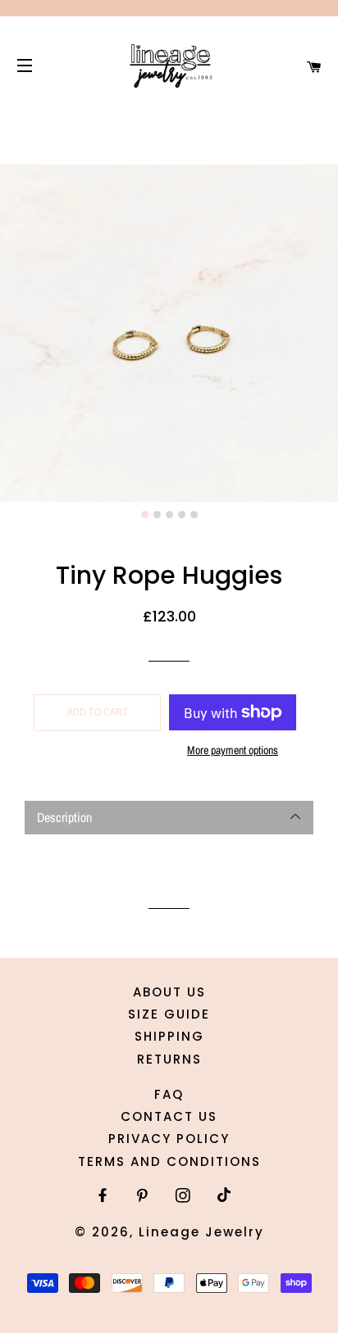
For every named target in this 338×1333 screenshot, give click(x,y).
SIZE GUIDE (169, 1014)
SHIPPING (169, 1036)
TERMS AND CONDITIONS (169, 1161)
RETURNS (169, 1059)
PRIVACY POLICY (169, 1138)
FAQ (169, 1094)
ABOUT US (169, 992)
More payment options (232, 750)
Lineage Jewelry (201, 1231)
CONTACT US (169, 1116)
